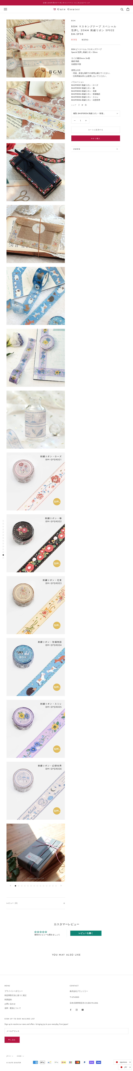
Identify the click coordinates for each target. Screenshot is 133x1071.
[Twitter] (82, 105)
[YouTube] (83, 1009)
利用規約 (8, 999)
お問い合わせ (10, 1004)
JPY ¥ (8, 1056)
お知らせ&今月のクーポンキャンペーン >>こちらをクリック (66, 3)
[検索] (122, 9)
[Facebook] (79, 105)
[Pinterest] (86, 105)
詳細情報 (76, 149)
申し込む (12, 1040)
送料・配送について (13, 1008)
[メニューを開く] (5, 9)
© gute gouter (13, 1063)
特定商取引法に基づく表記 (15, 995)
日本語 (19, 1056)
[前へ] (10, 885)
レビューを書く (86, 933)
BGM (73, 20)
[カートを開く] (128, 9)
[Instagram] (77, 1009)
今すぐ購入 (95, 138)
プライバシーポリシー (14, 991)
